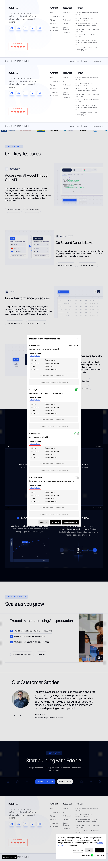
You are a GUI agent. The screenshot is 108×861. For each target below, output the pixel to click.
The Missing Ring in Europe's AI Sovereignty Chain (86, 49)
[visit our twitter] (25, 28)
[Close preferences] (77, 338)
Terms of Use (74, 61)
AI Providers (54, 31)
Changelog (66, 23)
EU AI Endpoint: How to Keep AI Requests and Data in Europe (86, 25)
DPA (85, 61)
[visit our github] (11, 28)
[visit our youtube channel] (18, 28)
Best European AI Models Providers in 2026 (84, 19)
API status (53, 23)
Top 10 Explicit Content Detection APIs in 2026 (87, 30)
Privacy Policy (35, 356)
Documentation (55, 16)
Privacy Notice (98, 61)
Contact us (66, 33)
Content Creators (66, 28)
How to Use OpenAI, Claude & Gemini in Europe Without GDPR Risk (86, 42)
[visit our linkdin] (32, 28)
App (51, 13)
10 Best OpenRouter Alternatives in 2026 (87, 13)
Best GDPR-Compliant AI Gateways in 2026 (87, 36)
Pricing (52, 20)
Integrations (54, 27)
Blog (64, 16)
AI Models (66, 13)
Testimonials (67, 20)
